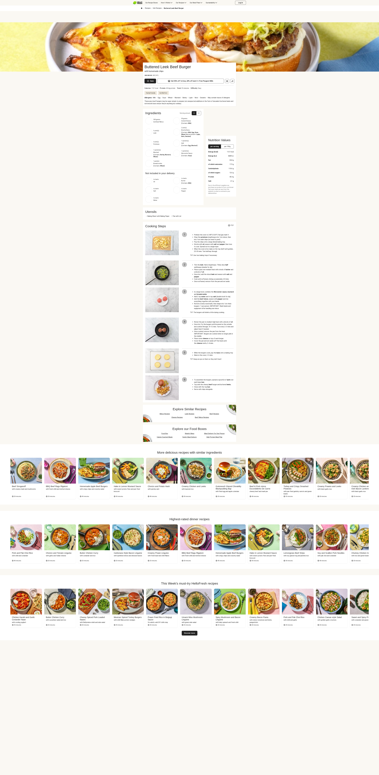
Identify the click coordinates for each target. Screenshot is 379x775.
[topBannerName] (189, 16)
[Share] (232, 81)
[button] (173, 113)
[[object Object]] (227, 81)
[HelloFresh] (137, 2)
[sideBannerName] (221, 121)
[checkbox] (145, 75)
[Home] (141, 8)
